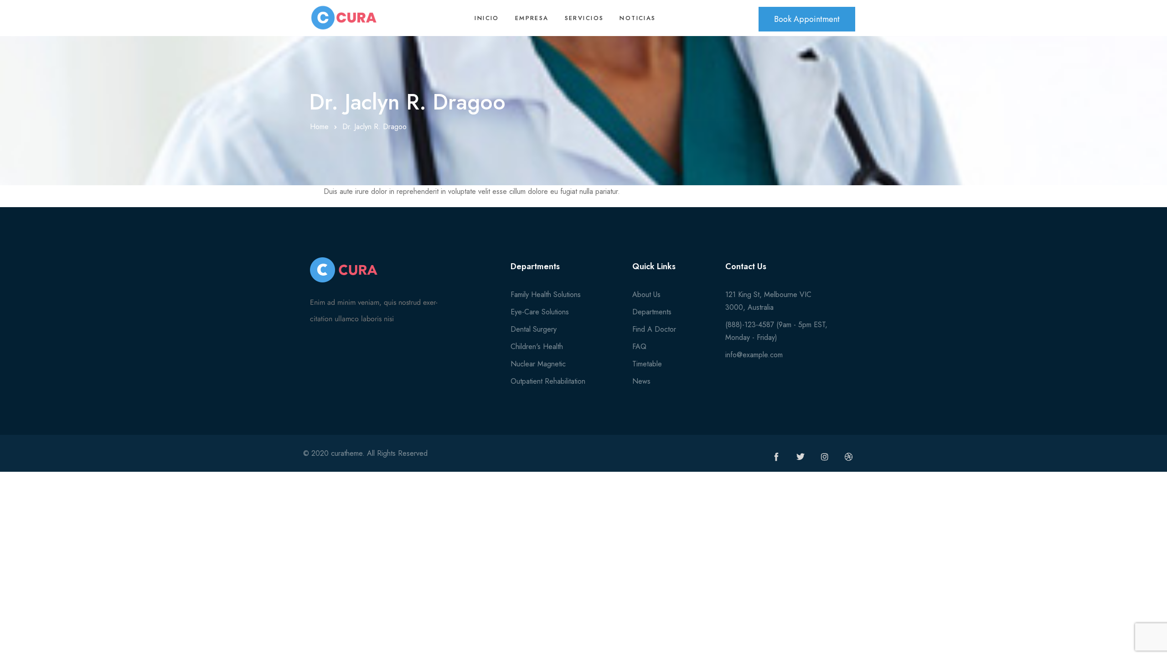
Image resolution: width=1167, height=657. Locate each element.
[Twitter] (800, 456)
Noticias (638, 18)
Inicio (487, 18)
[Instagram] (824, 456)
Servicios (584, 18)
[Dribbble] (849, 456)
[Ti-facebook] (776, 456)
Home (319, 126)
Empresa (532, 18)
